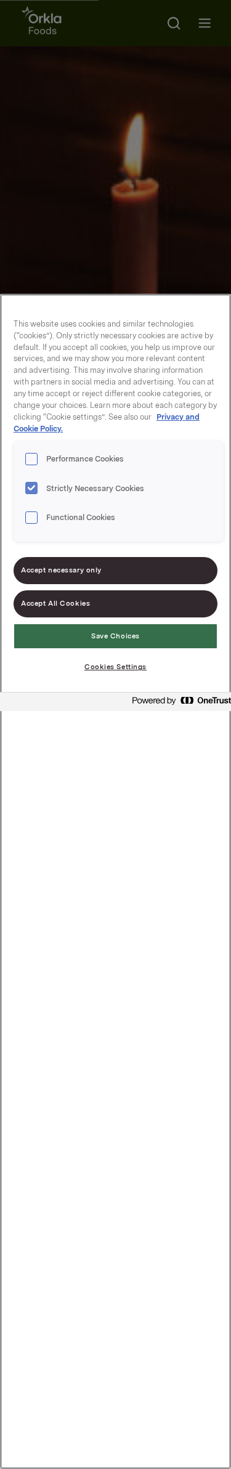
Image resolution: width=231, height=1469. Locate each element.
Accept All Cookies (55, 603)
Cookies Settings (115, 666)
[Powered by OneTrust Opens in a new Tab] (178, 703)
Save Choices (115, 636)
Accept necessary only (61, 570)
